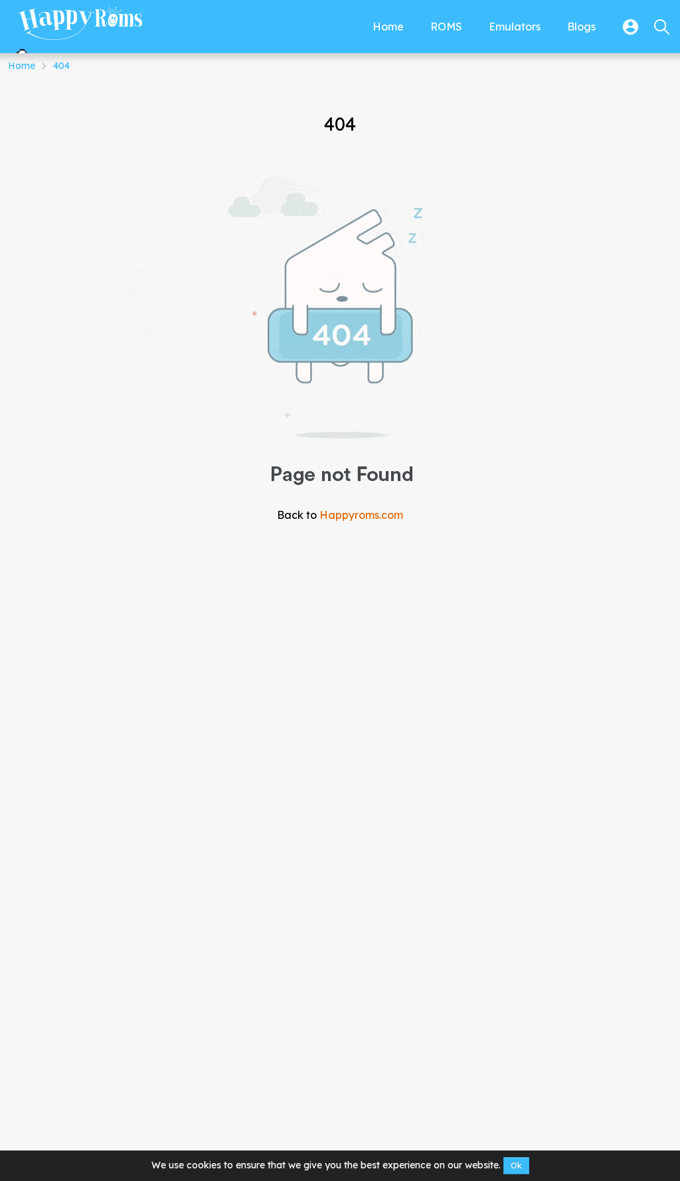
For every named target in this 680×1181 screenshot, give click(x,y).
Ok (516, 1165)
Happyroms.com (361, 514)
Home (21, 66)
